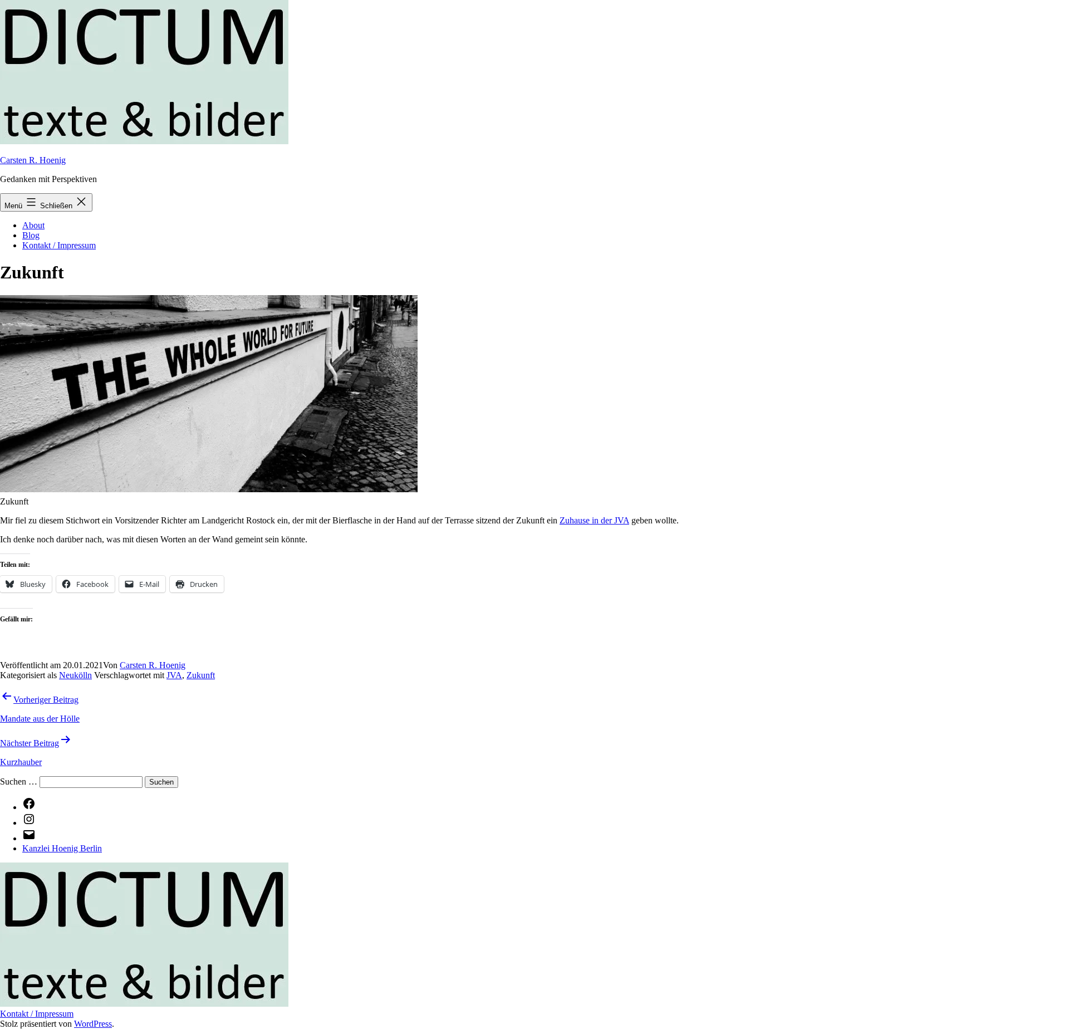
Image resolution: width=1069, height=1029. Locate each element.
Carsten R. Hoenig (33, 160)
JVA (174, 675)
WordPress (93, 1023)
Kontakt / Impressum (59, 245)
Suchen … (18, 781)
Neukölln (75, 675)
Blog (31, 235)
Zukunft (201, 675)
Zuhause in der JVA (594, 520)
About (33, 225)
